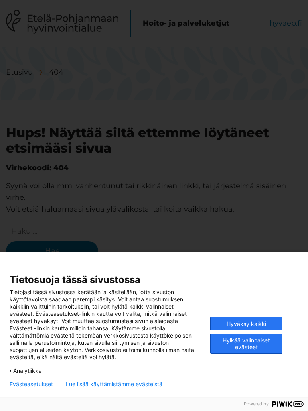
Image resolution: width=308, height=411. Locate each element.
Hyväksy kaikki (246, 323)
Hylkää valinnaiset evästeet (246, 343)
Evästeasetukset (31, 384)
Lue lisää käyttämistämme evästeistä (114, 384)
